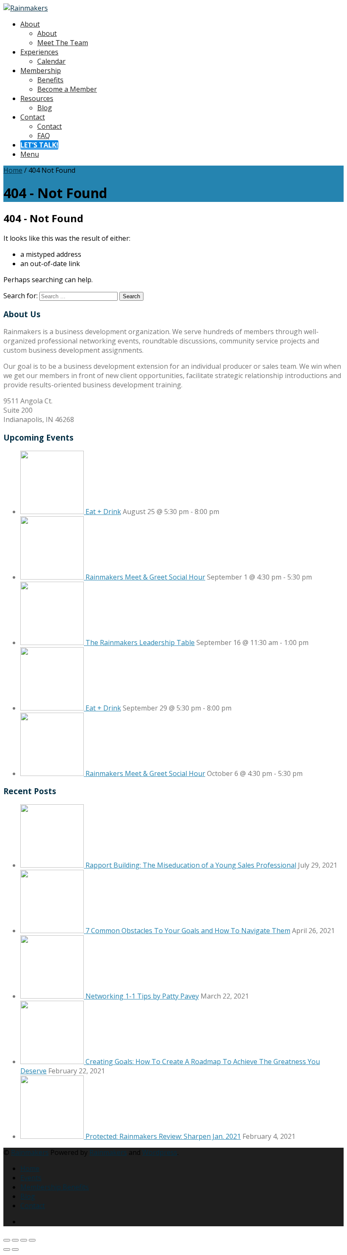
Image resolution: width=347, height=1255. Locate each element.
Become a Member (67, 89)
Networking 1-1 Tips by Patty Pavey (142, 996)
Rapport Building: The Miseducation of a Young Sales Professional (190, 865)
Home (12, 170)
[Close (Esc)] (32, 1240)
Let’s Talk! (39, 145)
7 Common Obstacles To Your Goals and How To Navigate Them (187, 930)
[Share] (23, 1240)
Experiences (39, 52)
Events (30, 1177)
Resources (36, 98)
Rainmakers (30, 1152)
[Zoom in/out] (6, 1240)
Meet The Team (62, 42)
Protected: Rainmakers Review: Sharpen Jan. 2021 (163, 1136)
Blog (44, 107)
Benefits (50, 79)
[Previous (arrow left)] (6, 1249)
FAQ (43, 135)
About (30, 24)
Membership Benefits (54, 1187)
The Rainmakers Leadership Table (140, 642)
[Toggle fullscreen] (15, 1240)
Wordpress (159, 1152)
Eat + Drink (103, 511)
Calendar (51, 61)
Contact (32, 117)
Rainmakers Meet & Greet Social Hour (145, 577)
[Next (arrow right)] (15, 1249)
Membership (40, 70)
